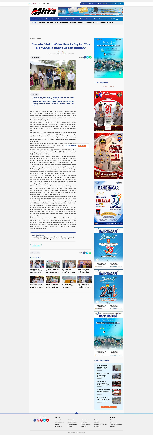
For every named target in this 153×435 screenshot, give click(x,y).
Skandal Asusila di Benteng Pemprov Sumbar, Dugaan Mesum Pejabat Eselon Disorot (104, 367)
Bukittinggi (114, 19)
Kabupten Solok (53, 22)
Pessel (68, 19)
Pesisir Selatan (58, 426)
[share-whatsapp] (90, 57)
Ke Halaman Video (108, 86)
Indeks (34, 19)
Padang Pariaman (86, 19)
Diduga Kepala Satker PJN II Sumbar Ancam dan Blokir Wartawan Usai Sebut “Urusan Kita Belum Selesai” (103, 391)
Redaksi (112, 420)
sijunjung (96, 426)
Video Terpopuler (101, 82)
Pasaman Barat (51, 19)
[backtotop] (76, 413)
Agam (107, 19)
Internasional (84, 420)
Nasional (75, 19)
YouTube (48, 422)
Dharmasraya (71, 420)
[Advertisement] (76, 30)
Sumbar (41, 19)
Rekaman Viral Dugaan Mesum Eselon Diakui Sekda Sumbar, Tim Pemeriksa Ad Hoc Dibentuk (103, 383)
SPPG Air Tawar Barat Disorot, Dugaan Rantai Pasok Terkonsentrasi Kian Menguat (103, 3)
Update (82, 145)
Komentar (36, 57)
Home (34, 4)
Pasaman (61, 19)
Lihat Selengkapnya (108, 407)
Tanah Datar (98, 19)
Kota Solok (64, 22)
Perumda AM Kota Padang (101, 424)
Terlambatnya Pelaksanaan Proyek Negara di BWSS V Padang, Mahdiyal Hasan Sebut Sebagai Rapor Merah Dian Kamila (53, 238)
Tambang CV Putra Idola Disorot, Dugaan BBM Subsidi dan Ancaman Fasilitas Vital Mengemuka (103, 399)
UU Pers (112, 422)
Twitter (45, 422)
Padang (81, 22)
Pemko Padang (36, 245)
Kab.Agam (97, 420)
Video (35, 22)
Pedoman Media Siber (116, 424)
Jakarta (42, 22)
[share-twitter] (87, 57)
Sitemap (112, 426)
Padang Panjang (92, 22)
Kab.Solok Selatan (59, 422)
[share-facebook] (84, 57)
